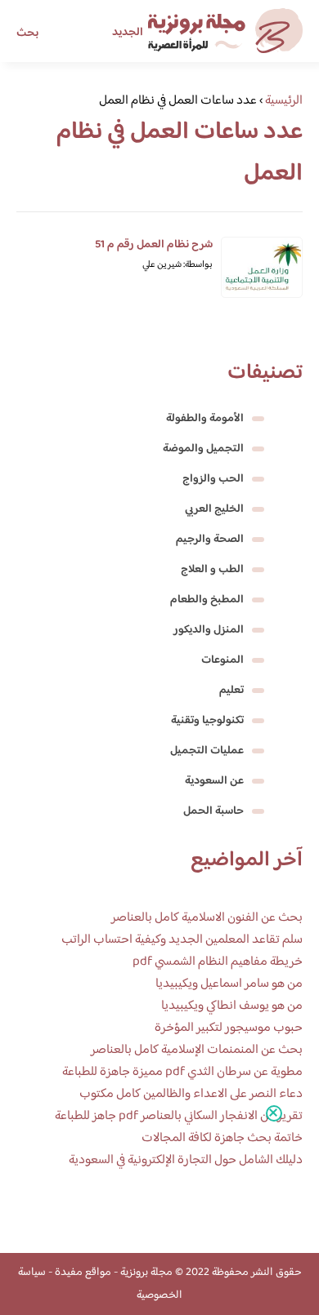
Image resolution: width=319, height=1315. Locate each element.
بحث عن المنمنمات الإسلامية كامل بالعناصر (197, 1050)
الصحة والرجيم (210, 539)
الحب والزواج (213, 479)
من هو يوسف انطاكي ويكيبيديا (232, 1006)
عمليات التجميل (207, 751)
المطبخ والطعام (207, 600)
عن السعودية (214, 781)
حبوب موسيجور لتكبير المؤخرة (229, 1028)
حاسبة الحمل (213, 811)
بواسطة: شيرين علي (177, 264)
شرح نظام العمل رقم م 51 (154, 245)
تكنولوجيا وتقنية (207, 721)
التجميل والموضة (203, 449)
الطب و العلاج (212, 570)
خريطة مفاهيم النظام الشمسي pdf (218, 962)
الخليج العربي (214, 509)
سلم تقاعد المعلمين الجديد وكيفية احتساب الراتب (182, 940)
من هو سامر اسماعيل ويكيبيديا (229, 984)
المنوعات (222, 660)
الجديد (127, 32)
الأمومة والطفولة (205, 419)
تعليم (231, 690)
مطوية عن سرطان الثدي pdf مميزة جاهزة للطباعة (182, 1072)
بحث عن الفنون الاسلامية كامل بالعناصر (207, 918)
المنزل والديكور (208, 630)
